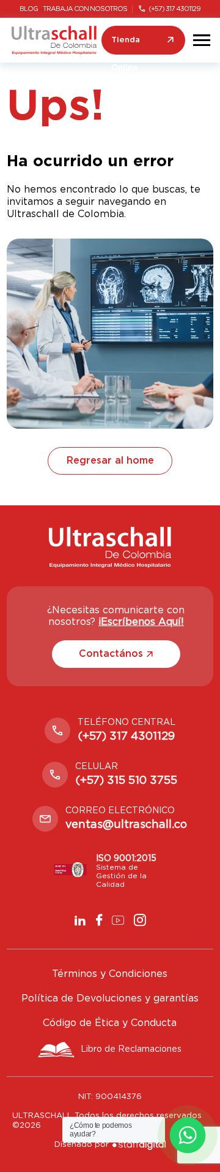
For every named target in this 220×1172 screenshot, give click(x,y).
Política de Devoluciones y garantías (110, 998)
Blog (29, 9)
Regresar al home (110, 460)
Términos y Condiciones (109, 974)
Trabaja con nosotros (85, 9)
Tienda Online (125, 45)
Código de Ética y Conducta (110, 1023)
